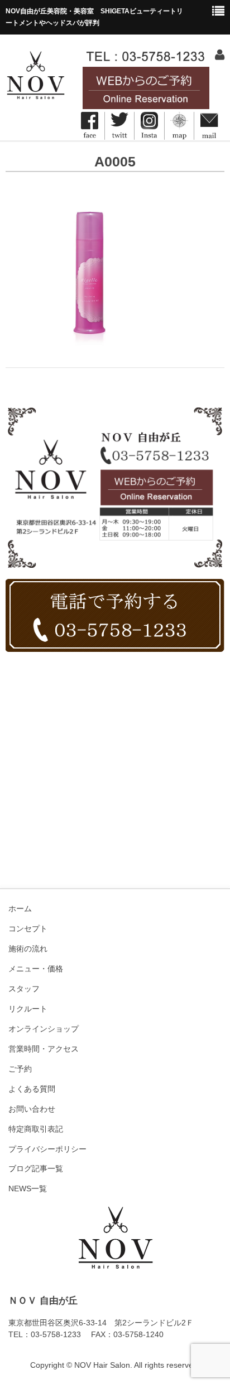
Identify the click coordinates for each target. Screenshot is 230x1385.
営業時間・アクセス (43, 1048)
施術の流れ (27, 948)
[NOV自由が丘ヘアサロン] (35, 96)
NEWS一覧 (27, 1188)
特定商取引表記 (35, 1128)
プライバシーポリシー (47, 1149)
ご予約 (20, 1068)
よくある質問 (31, 1088)
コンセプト (27, 928)
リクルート (27, 1008)
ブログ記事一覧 (35, 1168)
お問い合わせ (31, 1108)
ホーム (20, 908)
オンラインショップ (43, 1028)
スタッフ (24, 988)
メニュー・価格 (35, 968)
